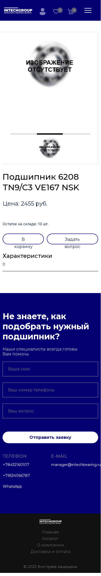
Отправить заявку (50, 437)
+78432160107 (16, 464)
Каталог (50, 538)
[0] (70, 12)
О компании (50, 545)
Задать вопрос (72, 240)
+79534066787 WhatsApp (16, 481)
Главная (50, 532)
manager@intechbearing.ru (76, 464)
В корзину (23, 240)
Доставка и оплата (50, 551)
